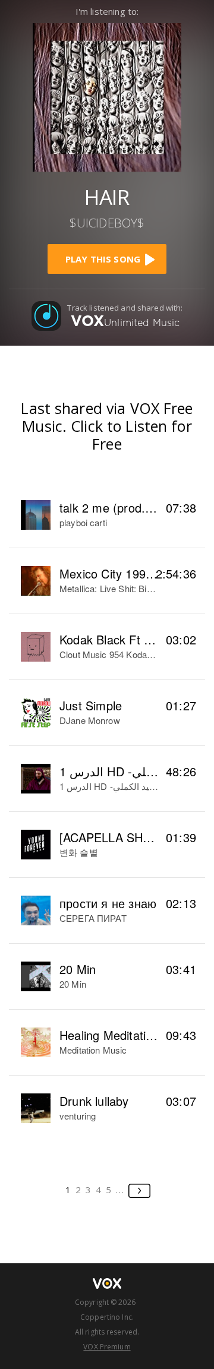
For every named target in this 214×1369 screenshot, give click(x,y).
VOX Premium (106, 1347)
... (120, 1190)
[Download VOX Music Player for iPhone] (107, 96)
